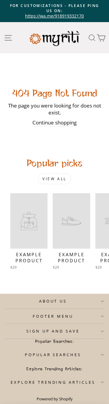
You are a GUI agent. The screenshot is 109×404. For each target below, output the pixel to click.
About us (53, 301)
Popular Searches (53, 354)
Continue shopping (54, 122)
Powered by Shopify (55, 399)
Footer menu (53, 316)
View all (54, 178)
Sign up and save (53, 331)
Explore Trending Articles (53, 382)
